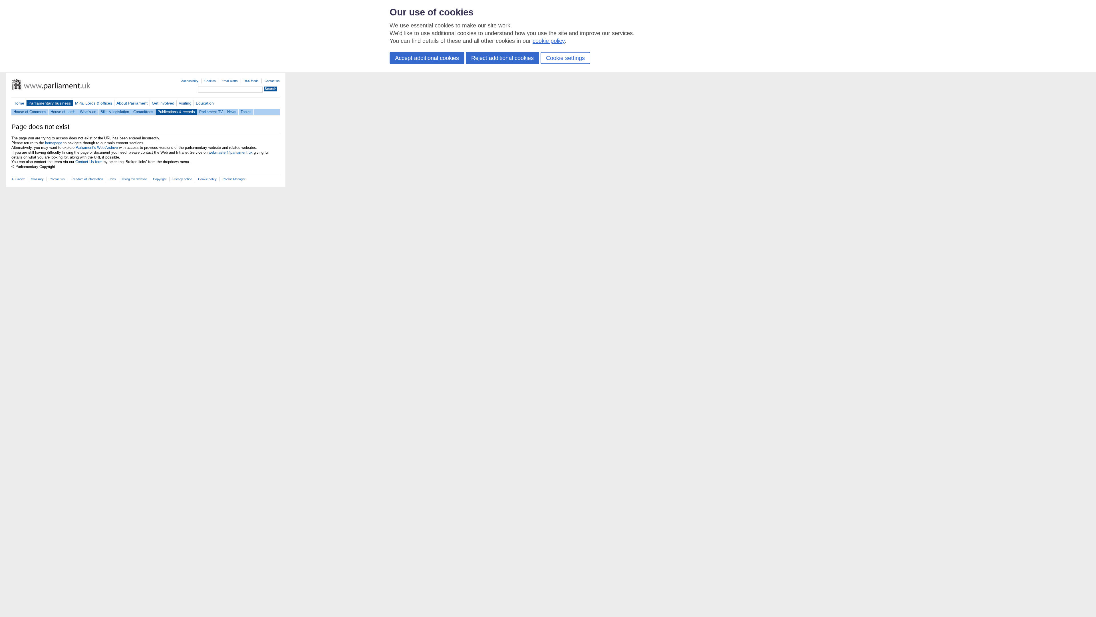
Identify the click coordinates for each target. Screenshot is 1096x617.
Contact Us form (88, 162)
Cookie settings (565, 58)
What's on (88, 112)
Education (205, 103)
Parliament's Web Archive (97, 147)
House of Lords (63, 112)
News (231, 112)
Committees (143, 112)
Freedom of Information (87, 179)
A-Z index (18, 179)
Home (18, 103)
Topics (246, 112)
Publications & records (176, 112)
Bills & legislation (114, 112)
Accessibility (189, 81)
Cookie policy (207, 179)
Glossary (37, 179)
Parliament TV (211, 112)
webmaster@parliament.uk (231, 152)
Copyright (159, 179)
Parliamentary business (50, 103)
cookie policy (549, 41)
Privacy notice (182, 179)
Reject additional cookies (502, 58)
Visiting (185, 103)
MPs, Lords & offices (93, 103)
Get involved (163, 103)
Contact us (272, 81)
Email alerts (230, 81)
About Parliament (132, 103)
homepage (53, 143)
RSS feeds (251, 81)
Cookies (210, 81)
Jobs (112, 179)
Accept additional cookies (427, 58)
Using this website (134, 179)
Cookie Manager (234, 179)
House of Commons (29, 112)
